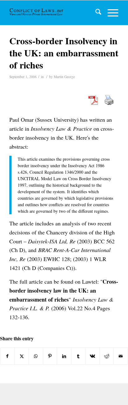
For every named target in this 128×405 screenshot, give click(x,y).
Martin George (64, 76)
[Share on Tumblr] (78, 356)
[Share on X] (22, 356)
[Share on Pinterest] (50, 356)
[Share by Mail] (121, 356)
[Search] (95, 12)
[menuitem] (95, 12)
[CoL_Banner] (37, 12)
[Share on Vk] (92, 356)
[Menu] (109, 12)
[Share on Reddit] (107, 356)
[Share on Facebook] (7, 356)
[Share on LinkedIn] (64, 356)
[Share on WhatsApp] (36, 356)
